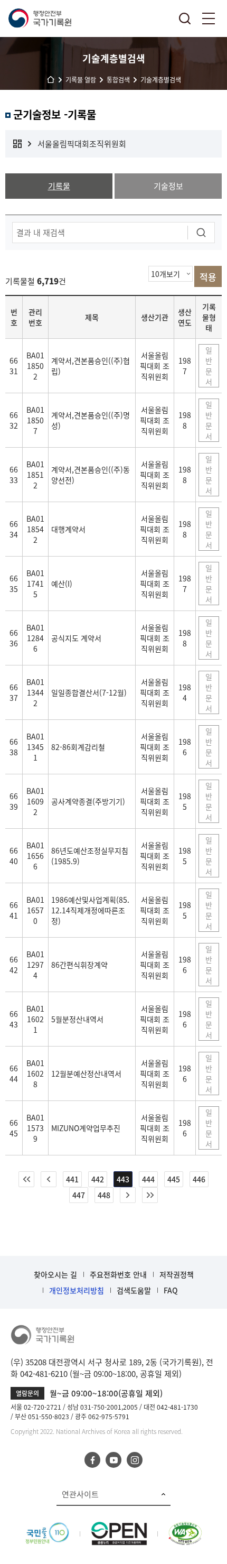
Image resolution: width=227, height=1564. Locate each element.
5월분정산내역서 (77, 1019)
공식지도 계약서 (76, 638)
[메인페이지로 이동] (39, 18)
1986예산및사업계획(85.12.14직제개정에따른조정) (90, 910)
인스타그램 (135, 1460)
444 (148, 1179)
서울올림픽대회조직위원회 (81, 144)
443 (123, 1179)
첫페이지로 (26, 1179)
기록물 (59, 186)
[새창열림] (47, 1527)
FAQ (171, 1290)
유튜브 (113, 1460)
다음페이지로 (128, 1195)
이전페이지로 (48, 1179)
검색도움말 (134, 1290)
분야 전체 (17, 144)
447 (78, 1195)
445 (173, 1179)
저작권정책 (176, 1274)
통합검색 (184, 18)
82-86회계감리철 (78, 747)
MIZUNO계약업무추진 (85, 1128)
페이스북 (92, 1460)
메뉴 (208, 18)
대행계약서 (68, 529)
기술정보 (168, 186)
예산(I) (61, 583)
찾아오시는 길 (55, 1274)
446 (199, 1179)
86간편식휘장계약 (79, 964)
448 (104, 1195)
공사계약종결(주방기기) (88, 801)
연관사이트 (80, 1494)
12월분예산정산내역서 (86, 1073)
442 (97, 1179)
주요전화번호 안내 (118, 1274)
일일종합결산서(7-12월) (89, 692)
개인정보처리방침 (76, 1290)
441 (72, 1179)
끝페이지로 (150, 1195)
